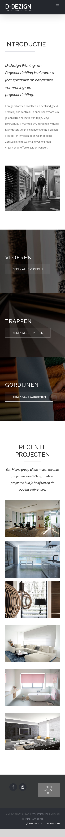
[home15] (32, 626)
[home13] (32, 582)
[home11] (32, 501)
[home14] (32, 670)
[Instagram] (23, 787)
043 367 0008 (35, 823)
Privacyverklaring (40, 813)
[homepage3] (32, 167)
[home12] (32, 542)
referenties (37, 489)
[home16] (32, 714)
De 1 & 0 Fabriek (35, 818)
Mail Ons (54, 823)
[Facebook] (13, 787)
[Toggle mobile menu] (58, 6)
